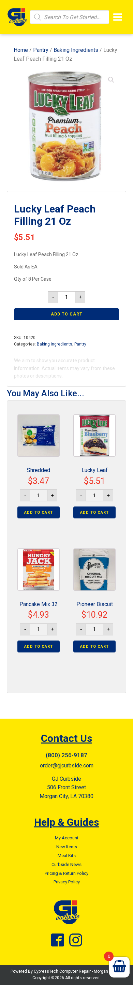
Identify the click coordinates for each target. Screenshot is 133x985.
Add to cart (67, 314)
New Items (66, 846)
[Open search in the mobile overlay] (69, 17)
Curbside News (66, 864)
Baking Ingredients (76, 50)
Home (21, 50)
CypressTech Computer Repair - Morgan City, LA (78, 971)
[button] (111, 80)
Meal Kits (67, 855)
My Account (66, 837)
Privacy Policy (67, 881)
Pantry (40, 50)
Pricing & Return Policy (66, 873)
